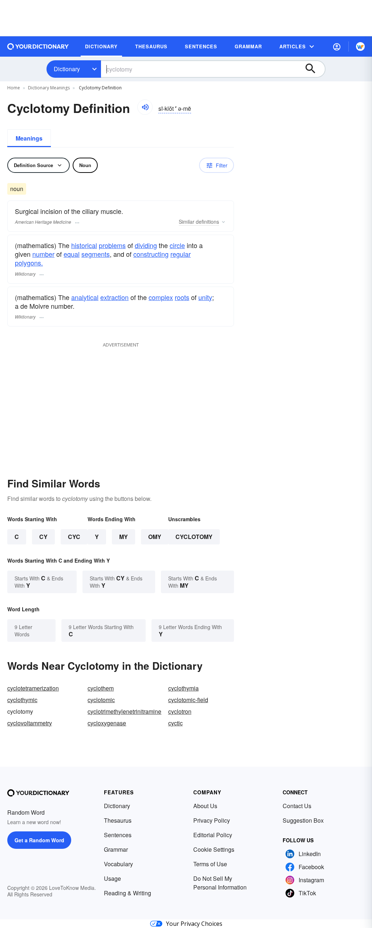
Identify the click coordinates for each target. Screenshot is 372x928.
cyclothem (101, 688)
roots (182, 297)
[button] (336, 46)
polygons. (29, 262)
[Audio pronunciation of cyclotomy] (145, 107)
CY (43, 536)
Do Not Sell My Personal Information (220, 882)
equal (72, 254)
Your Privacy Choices (194, 924)
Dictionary (67, 69)
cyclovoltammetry (29, 723)
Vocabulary (118, 864)
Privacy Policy (211, 820)
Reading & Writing (127, 893)
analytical (84, 297)
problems (112, 245)
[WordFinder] (360, 46)
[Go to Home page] (38, 46)
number (43, 254)
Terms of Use (210, 864)
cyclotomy (194, 536)
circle (177, 245)
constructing (151, 254)
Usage (112, 878)
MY (123, 536)
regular (180, 254)
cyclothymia (183, 688)
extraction (114, 297)
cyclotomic (101, 700)
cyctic (175, 723)
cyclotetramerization (33, 688)
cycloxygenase (107, 723)
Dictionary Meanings (49, 88)
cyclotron (179, 711)
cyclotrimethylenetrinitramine (124, 711)
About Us (205, 806)
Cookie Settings (213, 849)
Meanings (29, 138)
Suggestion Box (303, 820)
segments (95, 254)
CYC (74, 536)
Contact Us (297, 806)
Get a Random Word (39, 840)
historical (84, 245)
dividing (146, 245)
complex (161, 297)
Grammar (116, 849)
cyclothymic (22, 700)
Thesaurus (118, 820)
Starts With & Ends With (39, 581)
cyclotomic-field (188, 700)
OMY (154, 536)
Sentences (118, 835)
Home (13, 88)
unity (205, 297)
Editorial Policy (212, 835)
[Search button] (314, 69)
